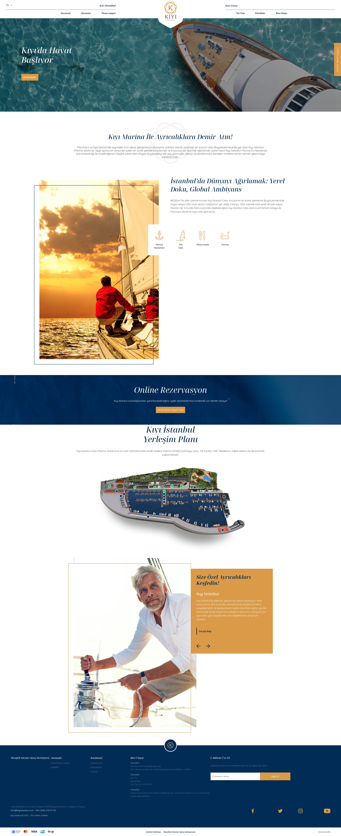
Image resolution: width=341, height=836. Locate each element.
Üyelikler (55, 767)
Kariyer (94, 771)
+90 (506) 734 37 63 (45, 810)
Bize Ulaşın (281, 13)
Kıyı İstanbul (108, 5)
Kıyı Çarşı (231, 5)
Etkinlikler (260, 13)
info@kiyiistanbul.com (22, 810)
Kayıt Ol (275, 776)
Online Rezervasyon (337, 59)
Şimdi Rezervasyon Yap (170, 409)
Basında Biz (96, 767)
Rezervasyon (109, 13)
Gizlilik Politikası (153, 832)
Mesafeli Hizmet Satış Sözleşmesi (179, 832)
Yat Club (240, 13)
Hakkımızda (96, 763)
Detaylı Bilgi (205, 631)
